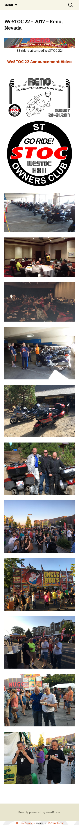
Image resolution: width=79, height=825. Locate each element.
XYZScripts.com (56, 823)
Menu (8, 5)
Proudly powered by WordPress (39, 812)
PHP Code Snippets (24, 823)
